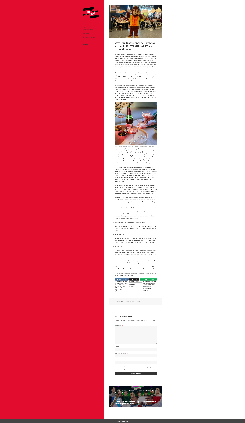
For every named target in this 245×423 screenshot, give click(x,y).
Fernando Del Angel (129, 301)
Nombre (117, 346)
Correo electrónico (121, 353)
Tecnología (90, 40)
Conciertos (88, 44)
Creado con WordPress (128, 416)
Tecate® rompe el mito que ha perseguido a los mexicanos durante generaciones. (149, 284)
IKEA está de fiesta (134, 281)
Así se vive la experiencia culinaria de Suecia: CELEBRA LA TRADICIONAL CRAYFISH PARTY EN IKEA (121, 284)
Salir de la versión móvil (122, 421)
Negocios (86, 32)
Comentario (119, 325)
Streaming (89, 36)
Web (116, 360)
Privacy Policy (118, 416)
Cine (88, 28)
